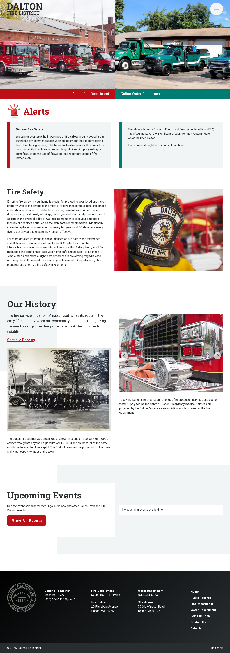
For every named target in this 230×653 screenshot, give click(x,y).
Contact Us (198, 622)
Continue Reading (21, 340)
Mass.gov (63, 247)
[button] (12, 392)
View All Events (27, 520)
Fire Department (202, 604)
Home (195, 591)
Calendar (197, 628)
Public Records (201, 597)
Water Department (203, 610)
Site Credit (216, 648)
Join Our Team (201, 616)
